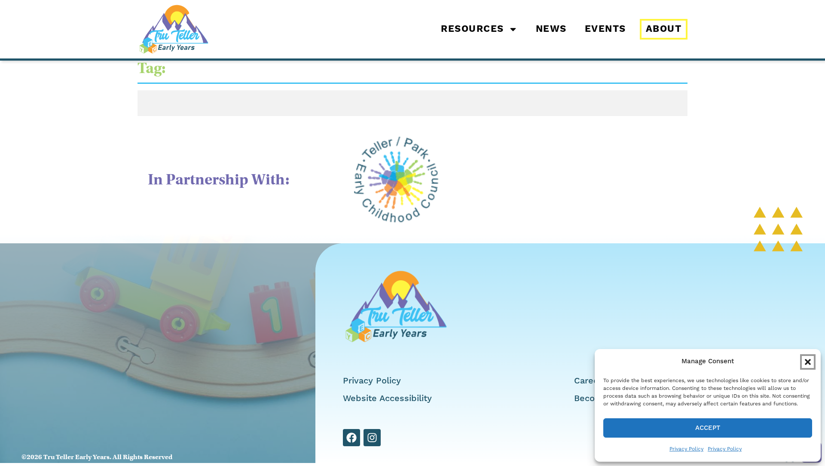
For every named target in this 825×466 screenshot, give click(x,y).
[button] (808, 362)
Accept (707, 428)
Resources (472, 29)
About (664, 29)
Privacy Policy (686, 449)
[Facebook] (351, 437)
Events (605, 29)
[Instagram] (372, 437)
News (551, 29)
